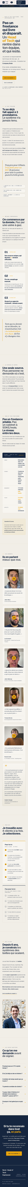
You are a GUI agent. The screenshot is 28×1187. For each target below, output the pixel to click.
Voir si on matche (19, 2)
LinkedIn (18, 1174)
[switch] (13, 2)
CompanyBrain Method (21, 1176)
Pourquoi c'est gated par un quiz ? (12, 1102)
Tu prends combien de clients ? (12, 1086)
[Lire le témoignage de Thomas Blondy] (14, 697)
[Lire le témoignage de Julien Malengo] (14, 658)
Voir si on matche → (9, 78)
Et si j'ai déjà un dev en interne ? (12, 1073)
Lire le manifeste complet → (9, 993)
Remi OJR (7, 2)
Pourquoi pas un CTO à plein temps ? (11, 1067)
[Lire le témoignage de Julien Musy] (14, 578)
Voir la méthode (8, 82)
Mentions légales (6, 1183)
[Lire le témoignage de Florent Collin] (14, 735)
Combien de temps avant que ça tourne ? (12, 1080)
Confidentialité (16, 1183)
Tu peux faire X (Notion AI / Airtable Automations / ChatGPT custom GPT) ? (11, 1094)
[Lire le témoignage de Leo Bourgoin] (14, 617)
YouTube (24, 1174)
